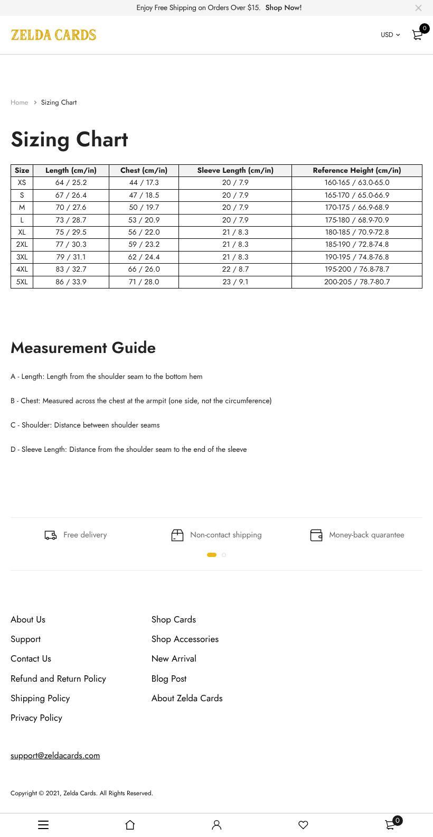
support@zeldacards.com (55, 756)
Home (20, 102)
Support (26, 639)
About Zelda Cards (187, 698)
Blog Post (169, 679)
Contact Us (31, 659)
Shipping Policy (40, 698)
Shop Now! (283, 8)
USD (387, 35)
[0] (417, 35)
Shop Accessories (185, 639)
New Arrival (174, 659)
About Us (28, 619)
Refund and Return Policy (58, 679)
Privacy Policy (36, 718)
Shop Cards (174, 619)
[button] (211, 555)
